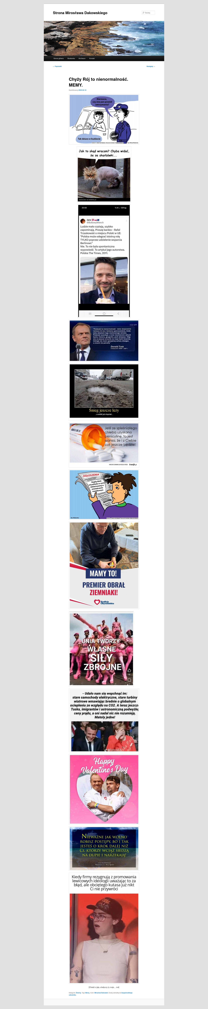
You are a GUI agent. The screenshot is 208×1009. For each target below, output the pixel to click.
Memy (87, 993)
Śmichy (78, 993)
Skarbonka (71, 58)
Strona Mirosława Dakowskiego (80, 12)
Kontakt (92, 58)
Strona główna (59, 58)
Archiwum (82, 58)
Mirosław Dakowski (101, 993)
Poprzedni (57, 66)
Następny (151, 66)
